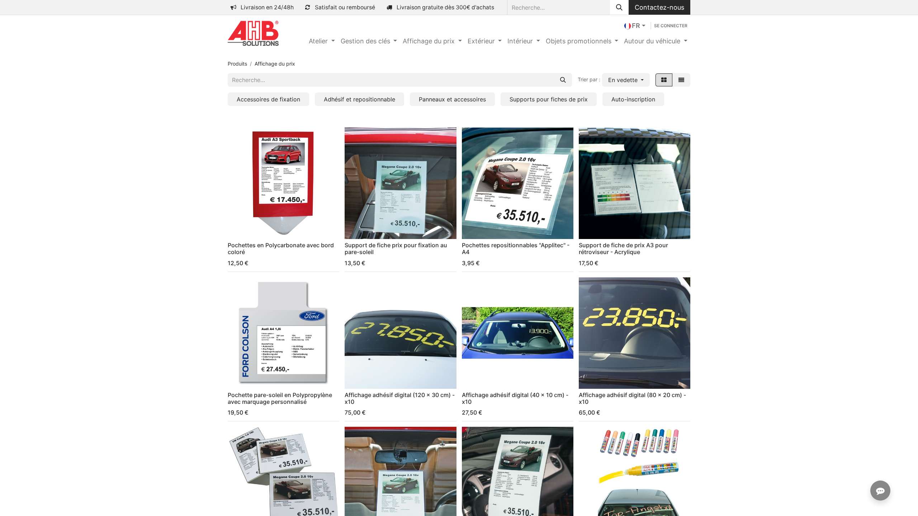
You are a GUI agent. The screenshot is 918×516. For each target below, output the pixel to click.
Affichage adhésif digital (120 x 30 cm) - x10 (400, 398)
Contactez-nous (659, 7)
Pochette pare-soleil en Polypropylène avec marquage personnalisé (280, 398)
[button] (626, 80)
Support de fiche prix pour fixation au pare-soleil (396, 248)
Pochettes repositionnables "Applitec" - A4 (515, 248)
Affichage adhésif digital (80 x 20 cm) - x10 (632, 398)
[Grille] (664, 80)
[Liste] (681, 80)
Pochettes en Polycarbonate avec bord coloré (281, 248)
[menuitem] (322, 41)
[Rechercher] (619, 7)
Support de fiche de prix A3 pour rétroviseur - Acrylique (623, 248)
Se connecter (670, 25)
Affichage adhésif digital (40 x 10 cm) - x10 (515, 398)
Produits (237, 64)
